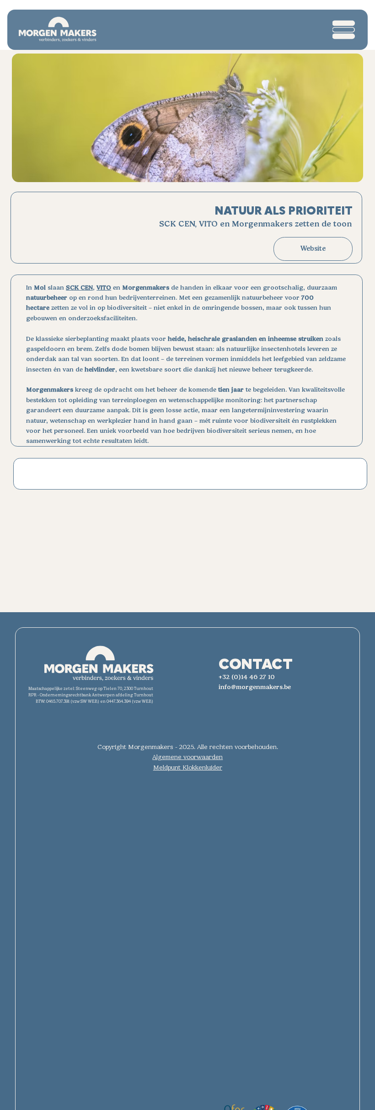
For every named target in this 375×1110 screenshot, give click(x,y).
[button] (313, 249)
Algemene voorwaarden (187, 757)
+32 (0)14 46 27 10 (247, 677)
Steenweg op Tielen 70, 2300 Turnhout (114, 688)
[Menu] (343, 29)
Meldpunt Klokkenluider (187, 767)
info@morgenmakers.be (255, 687)
